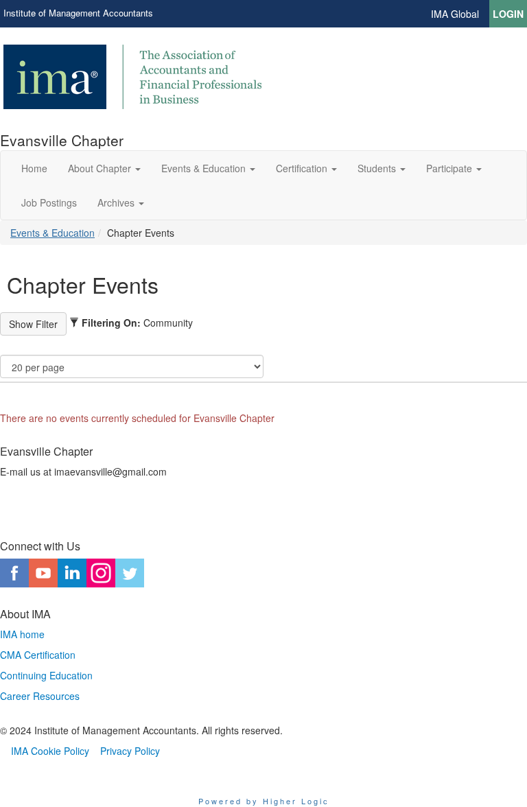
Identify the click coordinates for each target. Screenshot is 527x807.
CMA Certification (37, 655)
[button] (104, 168)
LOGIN (508, 14)
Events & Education (52, 232)
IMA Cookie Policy (50, 751)
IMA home (22, 634)
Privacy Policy (130, 751)
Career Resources (40, 696)
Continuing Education (46, 675)
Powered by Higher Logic (263, 800)
